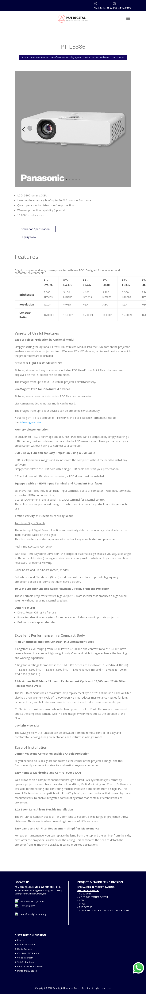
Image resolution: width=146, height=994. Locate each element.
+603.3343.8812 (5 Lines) (32, 901)
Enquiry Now (28, 237)
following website (30, 422)
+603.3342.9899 (28, 906)
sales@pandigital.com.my (33, 914)
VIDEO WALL (85, 893)
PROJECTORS (85, 907)
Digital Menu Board (27, 970)
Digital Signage (24, 948)
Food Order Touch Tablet (30, 966)
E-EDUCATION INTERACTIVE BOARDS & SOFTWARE (104, 910)
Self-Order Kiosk (25, 962)
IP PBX (82, 903)
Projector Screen (26, 944)
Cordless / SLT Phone (28, 953)
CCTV (81, 900)
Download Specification (35, 229)
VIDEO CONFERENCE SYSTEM (93, 897)
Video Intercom (25, 957)
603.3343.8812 (103, 7)
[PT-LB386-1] (73, 187)
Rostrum (21, 940)
